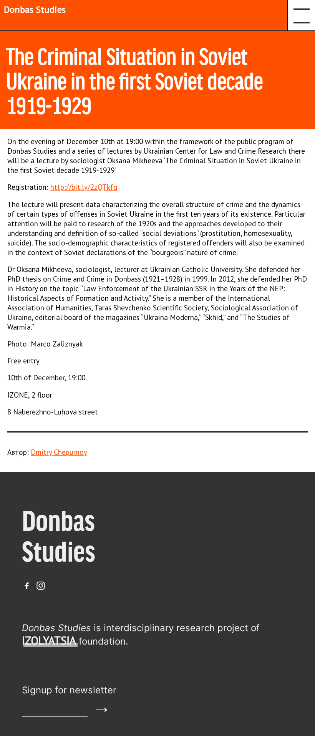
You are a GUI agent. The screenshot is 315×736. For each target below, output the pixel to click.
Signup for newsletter (69, 690)
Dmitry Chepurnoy (59, 452)
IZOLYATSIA (49, 640)
